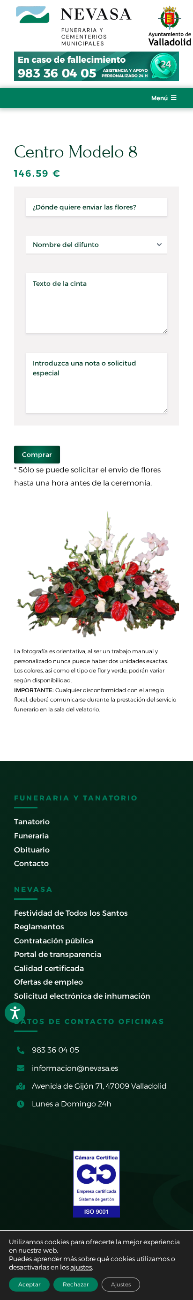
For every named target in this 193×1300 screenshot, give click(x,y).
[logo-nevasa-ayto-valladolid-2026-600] (103, 8)
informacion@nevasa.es (75, 1068)
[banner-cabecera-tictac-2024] (96, 55)
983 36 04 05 (55, 1050)
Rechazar (76, 1284)
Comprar (37, 454)
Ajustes (121, 1284)
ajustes (81, 1267)
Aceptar (29, 1284)
